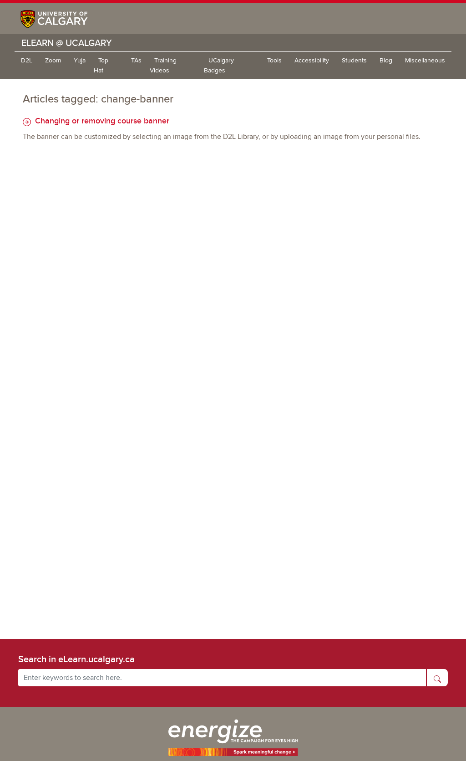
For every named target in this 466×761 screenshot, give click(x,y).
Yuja (80, 60)
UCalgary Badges (219, 65)
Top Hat (101, 65)
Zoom (53, 60)
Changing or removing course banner (101, 120)
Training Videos (163, 65)
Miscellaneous (425, 60)
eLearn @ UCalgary (66, 42)
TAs (136, 60)
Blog (386, 60)
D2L (26, 60)
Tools (274, 60)
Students (354, 60)
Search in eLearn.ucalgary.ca (76, 659)
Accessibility (311, 60)
